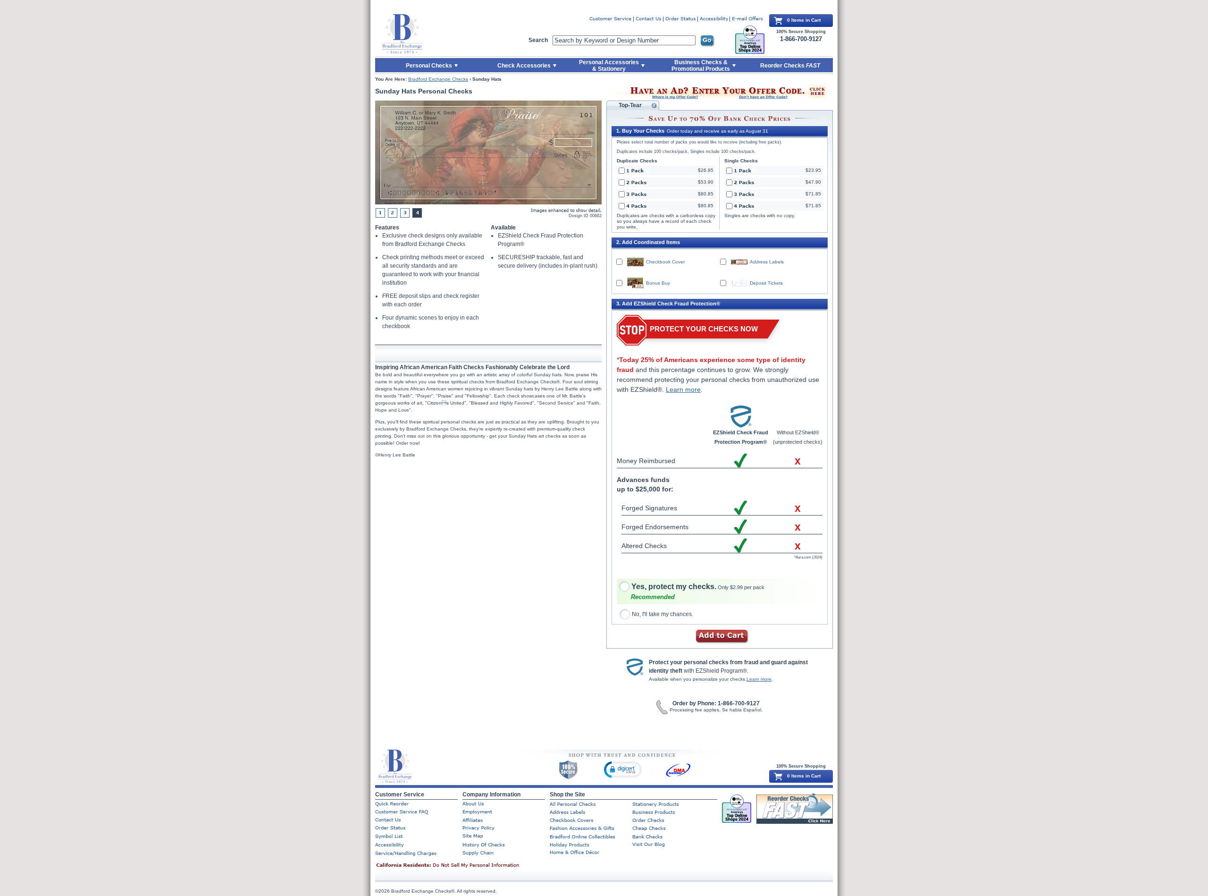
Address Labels (767, 261)
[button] (623, 769)
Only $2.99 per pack (697, 587)
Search (538, 40)
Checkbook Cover (665, 261)
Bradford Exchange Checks (438, 79)
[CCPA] (462, 866)
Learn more (683, 389)
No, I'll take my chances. (662, 614)
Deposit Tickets (766, 283)
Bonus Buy (658, 283)
